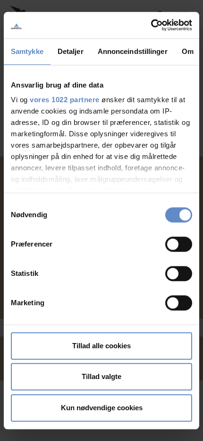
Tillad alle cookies (101, 346)
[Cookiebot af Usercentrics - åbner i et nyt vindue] (151, 25)
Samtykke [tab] (27, 51)
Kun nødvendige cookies (102, 408)
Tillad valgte (101, 376)
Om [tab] (188, 51)
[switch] (178, 244)
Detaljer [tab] (71, 51)
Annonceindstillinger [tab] (133, 51)
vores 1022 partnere (65, 100)
